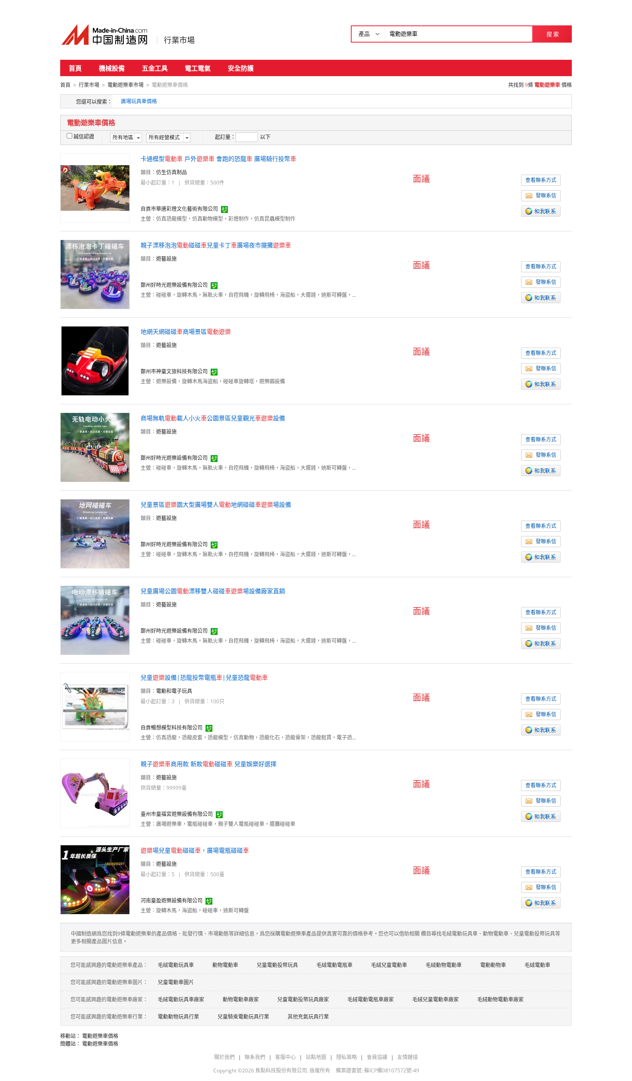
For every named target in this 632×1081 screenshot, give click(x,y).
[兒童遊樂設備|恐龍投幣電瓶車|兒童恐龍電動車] (95, 706)
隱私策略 (346, 1057)
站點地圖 (316, 1057)
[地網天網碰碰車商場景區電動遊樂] (95, 360)
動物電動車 (225, 965)
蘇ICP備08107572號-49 (391, 1070)
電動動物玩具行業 (178, 1016)
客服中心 (285, 1057)
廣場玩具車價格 (139, 101)
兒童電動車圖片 (176, 982)
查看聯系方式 (540, 180)
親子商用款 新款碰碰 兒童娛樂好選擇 (208, 764)
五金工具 (155, 68)
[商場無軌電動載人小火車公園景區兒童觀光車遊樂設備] (95, 446)
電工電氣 (198, 68)
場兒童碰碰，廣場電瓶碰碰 (195, 850)
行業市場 (179, 40)
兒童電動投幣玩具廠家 (303, 999)
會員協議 (377, 1057)
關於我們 (224, 1057)
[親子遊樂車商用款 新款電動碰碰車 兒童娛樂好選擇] (95, 792)
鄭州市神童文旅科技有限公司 (174, 371)
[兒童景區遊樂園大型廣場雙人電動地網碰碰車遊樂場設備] (95, 533)
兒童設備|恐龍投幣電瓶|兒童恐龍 (204, 677)
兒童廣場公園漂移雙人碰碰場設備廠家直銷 (213, 591)
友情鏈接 (407, 1057)
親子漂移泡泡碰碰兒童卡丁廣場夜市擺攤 (216, 245)
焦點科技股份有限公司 (281, 1070)
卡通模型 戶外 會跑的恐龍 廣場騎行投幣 (218, 158)
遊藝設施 (166, 258)
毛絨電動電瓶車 (334, 965)
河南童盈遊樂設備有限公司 (171, 900)
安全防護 (241, 68)
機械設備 (112, 68)
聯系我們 (255, 1057)
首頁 (75, 68)
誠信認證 (84, 136)
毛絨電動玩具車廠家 (181, 999)
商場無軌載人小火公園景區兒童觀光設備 (213, 418)
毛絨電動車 (537, 965)
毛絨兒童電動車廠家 (435, 999)
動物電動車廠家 (241, 999)
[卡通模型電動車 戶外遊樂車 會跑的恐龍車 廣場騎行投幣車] (95, 187)
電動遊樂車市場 (125, 85)
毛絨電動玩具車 (176, 965)
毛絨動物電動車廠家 (500, 999)
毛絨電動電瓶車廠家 (370, 999)
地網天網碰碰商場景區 (186, 331)
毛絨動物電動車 (444, 965)
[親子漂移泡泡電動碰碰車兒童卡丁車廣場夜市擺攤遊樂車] (95, 273)
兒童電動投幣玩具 (277, 965)
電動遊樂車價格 (100, 1036)
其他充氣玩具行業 (308, 1016)
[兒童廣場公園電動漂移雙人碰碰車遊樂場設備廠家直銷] (95, 619)
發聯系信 (546, 195)
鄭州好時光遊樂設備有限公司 (174, 285)
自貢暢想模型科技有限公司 (171, 727)
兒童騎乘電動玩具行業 (243, 1016)
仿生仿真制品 (171, 172)
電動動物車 (493, 965)
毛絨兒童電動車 (389, 965)
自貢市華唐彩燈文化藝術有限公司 (179, 209)
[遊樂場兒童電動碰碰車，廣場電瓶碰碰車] (95, 879)
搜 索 (552, 34)
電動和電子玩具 (174, 691)
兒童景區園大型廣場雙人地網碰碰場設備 (216, 504)
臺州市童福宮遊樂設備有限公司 (177, 814)
